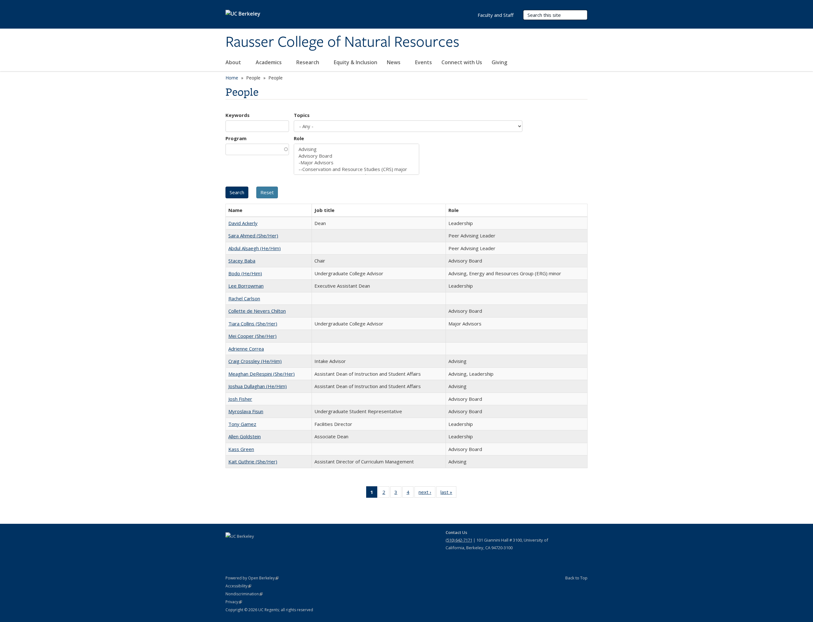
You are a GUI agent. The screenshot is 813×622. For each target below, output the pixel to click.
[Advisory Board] (356, 156)
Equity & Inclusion (355, 62)
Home (231, 78)
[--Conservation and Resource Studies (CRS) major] (356, 169)
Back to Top (576, 578)
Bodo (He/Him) (245, 273)
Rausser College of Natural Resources (342, 42)
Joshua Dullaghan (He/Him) (257, 386)
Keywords (237, 115)
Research (308, 62)
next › (427, 493)
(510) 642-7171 (459, 540)
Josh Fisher (240, 399)
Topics (302, 115)
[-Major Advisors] (356, 162)
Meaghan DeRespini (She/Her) (261, 374)
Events (423, 62)
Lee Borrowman (246, 286)
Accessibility (238, 586)
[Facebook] (231, 547)
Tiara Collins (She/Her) (252, 323)
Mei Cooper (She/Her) (252, 336)
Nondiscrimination (244, 594)
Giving (500, 62)
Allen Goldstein (244, 436)
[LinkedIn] (256, 547)
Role (299, 138)
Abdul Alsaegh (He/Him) (254, 248)
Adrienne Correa (246, 348)
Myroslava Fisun (245, 411)
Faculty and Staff (496, 15)
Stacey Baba (241, 260)
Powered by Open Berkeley (252, 578)
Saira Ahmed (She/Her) (253, 235)
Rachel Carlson (244, 298)
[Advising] (356, 149)
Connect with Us (461, 62)
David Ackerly (243, 223)
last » (448, 493)
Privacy (233, 602)
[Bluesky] (280, 547)
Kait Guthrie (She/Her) (252, 461)
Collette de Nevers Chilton (257, 311)
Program (235, 138)
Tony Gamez (242, 424)
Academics (269, 62)
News (394, 62)
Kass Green (241, 449)
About (233, 62)
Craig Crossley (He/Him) (255, 361)
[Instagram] (268, 547)
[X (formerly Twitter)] (243, 547)
